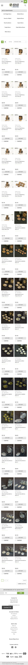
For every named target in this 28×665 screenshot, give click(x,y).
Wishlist (14, 615)
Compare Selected (22, 583)
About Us (14, 625)
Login (12, 617)
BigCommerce (9, 663)
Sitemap (14, 662)
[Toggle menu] (2, 5)
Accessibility (14, 632)
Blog (14, 633)
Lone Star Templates (20, 663)
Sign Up (15, 617)
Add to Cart (7, 105)
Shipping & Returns (14, 618)
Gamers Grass (4, 58)
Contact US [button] (7, 607)
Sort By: (10, 41)
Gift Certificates (14, 613)
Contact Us (14, 630)
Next (24, 580)
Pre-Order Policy (14, 627)
